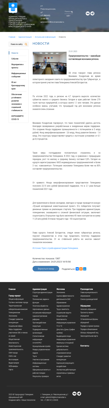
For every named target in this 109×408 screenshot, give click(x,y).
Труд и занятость (62, 309)
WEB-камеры (13, 366)
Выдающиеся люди (63, 336)
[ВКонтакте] (77, 268)
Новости (14, 53)
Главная (12, 289)
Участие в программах (41, 359)
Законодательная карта (89, 336)
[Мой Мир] (84, 268)
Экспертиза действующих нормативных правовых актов (66, 373)
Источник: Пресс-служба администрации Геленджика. (55, 248)
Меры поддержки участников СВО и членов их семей (18, 332)
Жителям (60, 289)
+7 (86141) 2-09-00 (51, 400)
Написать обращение (88, 309)
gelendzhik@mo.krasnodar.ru (52, 22)
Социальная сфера (15, 326)
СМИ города (13, 352)
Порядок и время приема (89, 326)
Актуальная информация (42, 312)
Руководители (86, 289)
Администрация (40, 289)
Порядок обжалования (88, 329)
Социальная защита (63, 312)
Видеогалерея (14, 363)
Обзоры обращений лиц (89, 332)
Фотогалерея (13, 359)
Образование (61, 302)
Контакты (84, 345)
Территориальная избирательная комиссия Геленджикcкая (18, 309)
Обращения (85, 305)
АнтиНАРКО (37, 342)
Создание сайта (14, 400)
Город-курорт (15, 295)
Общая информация (16, 299)
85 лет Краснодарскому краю (18, 85)
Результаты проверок (41, 376)
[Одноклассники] (81, 268)
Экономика (13, 316)
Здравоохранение (63, 306)
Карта (11, 369)
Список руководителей (89, 299)
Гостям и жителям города (18, 302)
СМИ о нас (12, 356)
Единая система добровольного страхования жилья (63, 349)
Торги (35, 356)
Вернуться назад (46, 268)
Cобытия (14, 58)
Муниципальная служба (41, 346)
